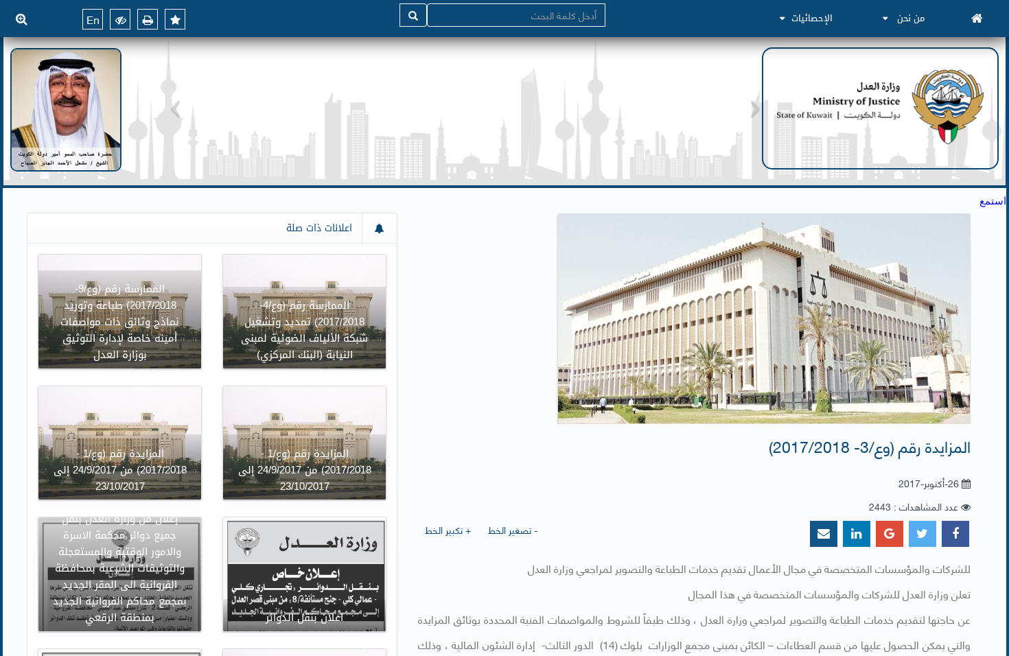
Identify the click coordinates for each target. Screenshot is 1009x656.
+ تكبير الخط (448, 529)
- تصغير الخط (512, 529)
